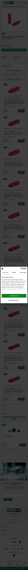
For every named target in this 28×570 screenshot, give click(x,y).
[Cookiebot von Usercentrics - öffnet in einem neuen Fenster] (20, 269)
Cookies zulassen (14, 295)
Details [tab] (14, 272)
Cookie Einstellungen (13, 300)
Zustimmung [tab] (5, 272)
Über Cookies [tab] (23, 272)
